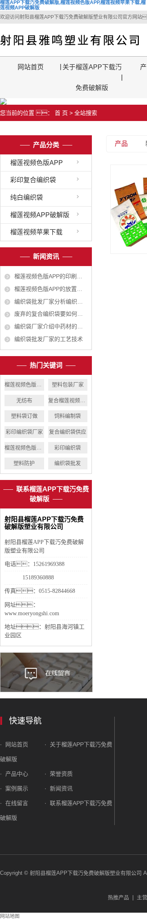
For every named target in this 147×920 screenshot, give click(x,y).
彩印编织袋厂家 (24, 432)
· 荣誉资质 (59, 773)
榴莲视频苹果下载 (36, 232)
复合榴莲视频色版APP (68, 400)
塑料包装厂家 (68, 384)
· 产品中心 (15, 773)
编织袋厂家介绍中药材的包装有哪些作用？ (50, 326)
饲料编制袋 (67, 416)
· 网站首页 (15, 744)
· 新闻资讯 (59, 788)
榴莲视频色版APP (36, 162)
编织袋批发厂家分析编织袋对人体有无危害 (50, 301)
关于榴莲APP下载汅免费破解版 (92, 77)
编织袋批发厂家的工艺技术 (48, 339)
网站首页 (31, 67)
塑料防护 (24, 463)
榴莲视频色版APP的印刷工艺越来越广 (50, 276)
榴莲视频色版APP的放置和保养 (50, 289)
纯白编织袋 (26, 197)
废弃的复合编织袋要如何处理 (50, 313)
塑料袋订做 (24, 416)
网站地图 (10, 916)
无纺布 (24, 400)
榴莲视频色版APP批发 (24, 384)
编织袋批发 (67, 463)
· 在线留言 (14, 803)
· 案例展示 (14, 788)
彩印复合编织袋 (33, 179)
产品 (121, 143)
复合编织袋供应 (67, 432)
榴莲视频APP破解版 (39, 214)
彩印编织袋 (67, 448)
